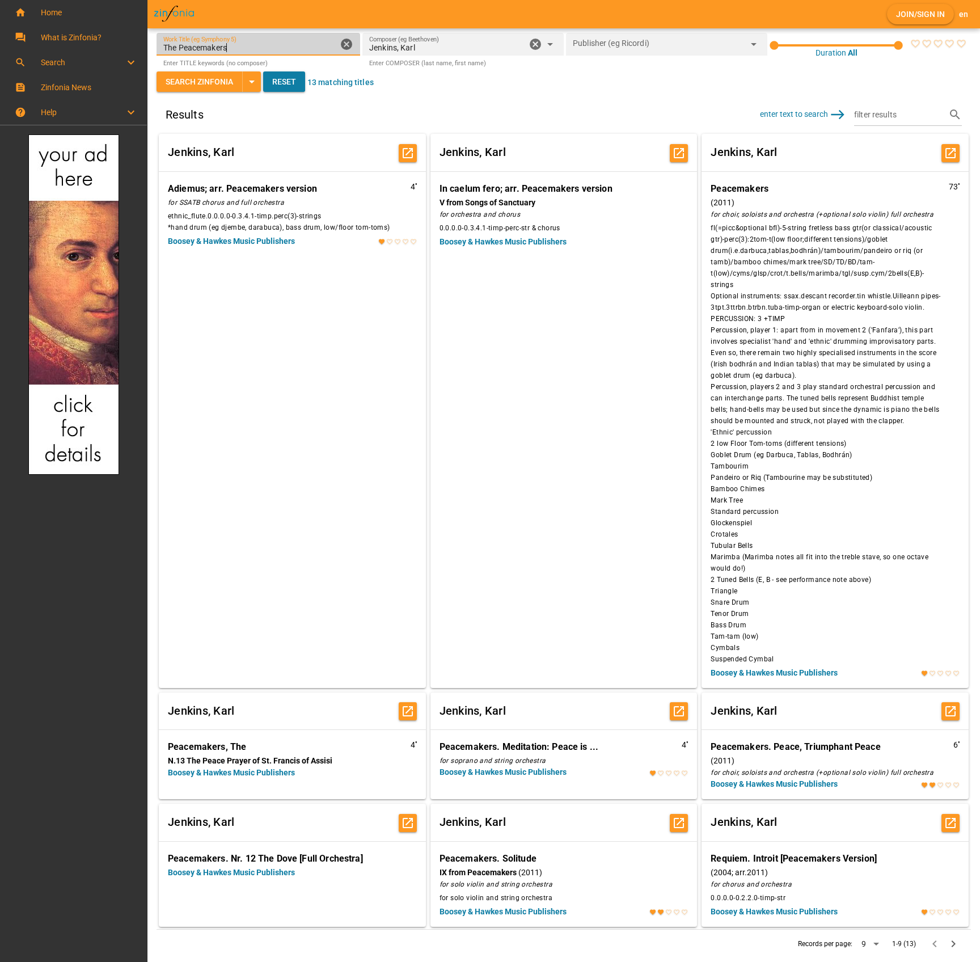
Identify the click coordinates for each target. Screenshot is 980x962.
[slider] (836, 45)
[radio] (915, 44)
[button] (73, 12)
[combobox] (447, 47)
